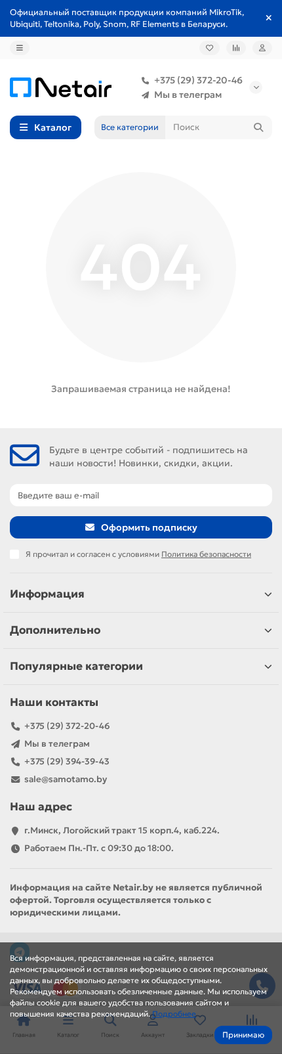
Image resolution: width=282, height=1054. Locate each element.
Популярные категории (76, 666)
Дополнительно (55, 630)
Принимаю (243, 1035)
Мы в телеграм (188, 94)
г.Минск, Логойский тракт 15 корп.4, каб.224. (122, 830)
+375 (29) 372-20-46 (198, 80)
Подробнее (174, 1014)
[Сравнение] (236, 48)
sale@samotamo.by (65, 779)
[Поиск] (258, 127)
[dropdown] (20, 48)
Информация (47, 594)
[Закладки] (209, 48)
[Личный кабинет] (262, 48)
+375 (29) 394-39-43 (67, 761)
